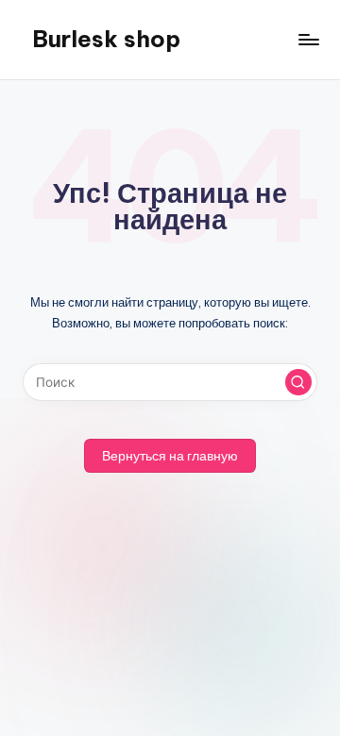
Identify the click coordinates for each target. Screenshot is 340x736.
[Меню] (307, 39)
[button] (298, 382)
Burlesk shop (106, 39)
